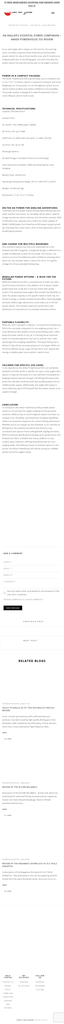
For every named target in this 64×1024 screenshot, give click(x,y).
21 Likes (7, 815)
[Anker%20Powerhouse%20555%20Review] (19, 534)
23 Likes (7, 739)
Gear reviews (49, 25)
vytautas (23, 25)
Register (24, 982)
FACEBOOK (40, 982)
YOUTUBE (40, 990)
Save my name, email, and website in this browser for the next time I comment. (33, 593)
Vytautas (15, 704)
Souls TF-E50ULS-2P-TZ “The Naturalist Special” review (28, 709)
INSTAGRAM (40, 986)
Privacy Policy (41, 1020)
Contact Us (8, 982)
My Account (24, 986)
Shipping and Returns (8, 1004)
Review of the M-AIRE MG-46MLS (19, 787)
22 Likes (7, 891)
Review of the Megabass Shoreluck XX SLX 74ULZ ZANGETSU (29, 865)
